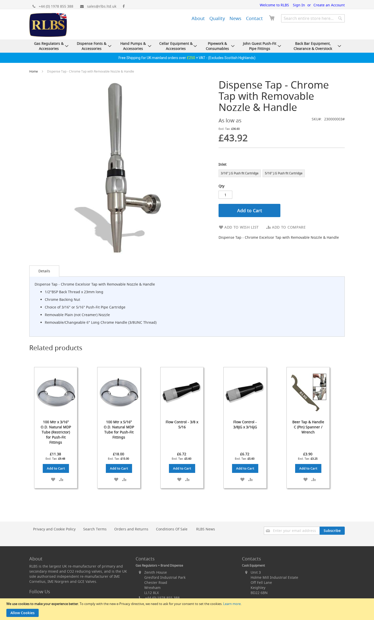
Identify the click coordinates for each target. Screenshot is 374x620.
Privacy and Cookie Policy (54, 529)
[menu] (220, 17)
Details (44, 271)
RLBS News (205, 529)
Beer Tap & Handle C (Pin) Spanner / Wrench (308, 426)
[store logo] (48, 25)
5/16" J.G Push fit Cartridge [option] (284, 173)
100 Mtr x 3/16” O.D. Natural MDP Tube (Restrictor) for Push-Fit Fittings (56, 432)
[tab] (44, 271)
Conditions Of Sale (172, 529)
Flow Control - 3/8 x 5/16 (182, 424)
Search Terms (95, 529)
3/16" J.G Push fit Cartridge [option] (239, 173)
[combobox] (313, 18)
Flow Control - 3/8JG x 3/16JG (245, 424)
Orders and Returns (131, 529)
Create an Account (329, 5)
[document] (187, 609)
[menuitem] (198, 18)
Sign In (299, 5)
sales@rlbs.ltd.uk (101, 6)
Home (34, 71)
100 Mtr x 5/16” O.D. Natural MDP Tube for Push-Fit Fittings (119, 429)
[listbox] (282, 174)
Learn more (232, 603)
